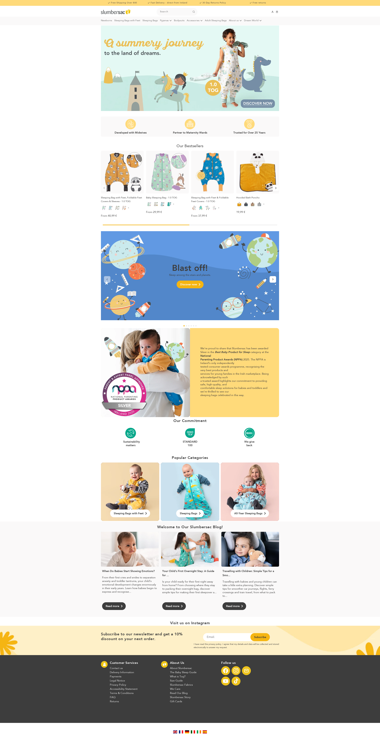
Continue (219, 388)
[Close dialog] (244, 342)
